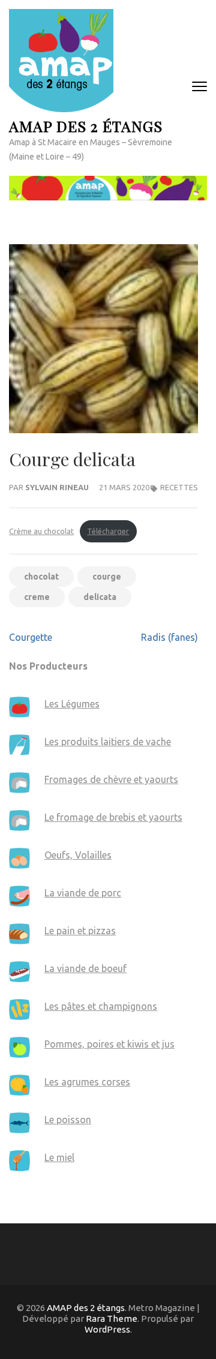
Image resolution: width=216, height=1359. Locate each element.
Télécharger (108, 531)
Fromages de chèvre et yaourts (111, 779)
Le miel (59, 1157)
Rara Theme (111, 1318)
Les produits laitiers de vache (107, 741)
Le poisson (67, 1119)
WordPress (107, 1329)
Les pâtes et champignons (100, 1006)
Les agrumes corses (87, 1081)
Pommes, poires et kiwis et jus (109, 1044)
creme (37, 597)
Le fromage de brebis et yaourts (113, 817)
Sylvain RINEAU (57, 487)
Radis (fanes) (169, 637)
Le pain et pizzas (80, 930)
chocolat (41, 576)
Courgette (30, 637)
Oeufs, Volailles (78, 855)
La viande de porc (82, 892)
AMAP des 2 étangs (86, 126)
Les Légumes (72, 703)
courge (106, 576)
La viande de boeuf (85, 968)
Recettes (179, 487)
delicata (99, 597)
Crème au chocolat (41, 531)
